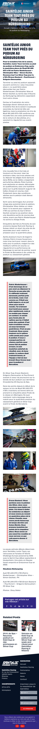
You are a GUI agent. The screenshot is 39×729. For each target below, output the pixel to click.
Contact (23, 679)
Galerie (23, 673)
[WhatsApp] (23, 606)
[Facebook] (7, 606)
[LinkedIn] (19, 606)
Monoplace (6, 690)
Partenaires (25, 670)
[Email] (31, 606)
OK (17, 726)
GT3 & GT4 (6, 687)
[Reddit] (15, 606)
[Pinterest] (27, 606)
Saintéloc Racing (27, 667)
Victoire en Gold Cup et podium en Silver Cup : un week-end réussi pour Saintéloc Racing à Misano (29, 642)
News (22, 676)
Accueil (6, 28)
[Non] (37, 722)
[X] (11, 606)
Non (22, 726)
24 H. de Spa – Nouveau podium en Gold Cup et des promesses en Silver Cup (10, 639)
